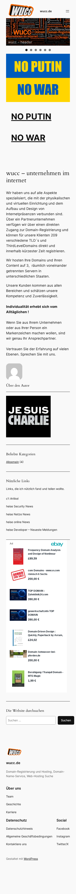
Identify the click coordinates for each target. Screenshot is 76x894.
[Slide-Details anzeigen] (38, 32)
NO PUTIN (31, 117)
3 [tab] (36, 50)
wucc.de (46, 11)
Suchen (66, 720)
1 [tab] (26, 50)
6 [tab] (50, 50)
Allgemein (12, 462)
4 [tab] (40, 50)
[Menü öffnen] (67, 11)
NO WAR (28, 138)
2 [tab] (31, 50)
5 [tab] (45, 50)
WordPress (31, 858)
